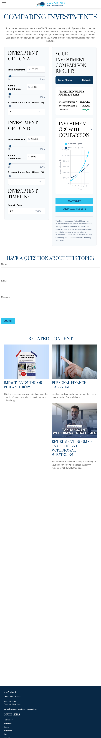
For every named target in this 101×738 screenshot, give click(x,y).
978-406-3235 (16, 697)
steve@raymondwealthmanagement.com (21, 709)
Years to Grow (15, 205)
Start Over (74, 201)
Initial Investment (19, 69)
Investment (8, 723)
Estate (6, 727)
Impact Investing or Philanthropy (23, 385)
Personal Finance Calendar (69, 385)
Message (5, 297)
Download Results (74, 209)
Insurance (8, 731)
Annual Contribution (19, 87)
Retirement (8, 720)
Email (4, 281)
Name (4, 264)
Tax (5, 734)
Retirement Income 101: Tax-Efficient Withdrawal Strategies (73, 448)
